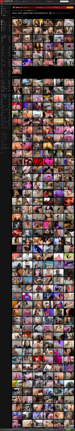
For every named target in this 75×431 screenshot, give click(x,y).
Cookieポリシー (51, 429)
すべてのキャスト (3, 146)
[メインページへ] (8, 1)
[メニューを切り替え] (1, 1)
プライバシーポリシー (4, 139)
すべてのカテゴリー (6, 127)
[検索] (46, 1)
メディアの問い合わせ (4, 137)
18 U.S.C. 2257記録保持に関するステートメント (5, 148)
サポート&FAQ (3, 132)
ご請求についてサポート (4, 134)
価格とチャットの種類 (28, 13)
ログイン (71, 1)
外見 (14, 13)
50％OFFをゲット (69, 7)
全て (50, 13)
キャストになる (3, 142)
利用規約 (2, 141)
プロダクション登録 (4, 144)
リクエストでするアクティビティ (41, 13)
